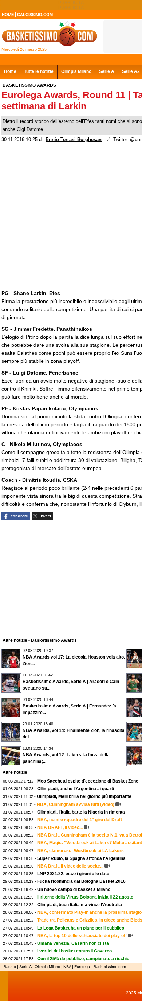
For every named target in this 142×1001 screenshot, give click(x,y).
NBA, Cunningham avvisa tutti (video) (75, 804)
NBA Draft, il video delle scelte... (70, 866)
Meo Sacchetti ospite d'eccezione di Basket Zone (87, 781)
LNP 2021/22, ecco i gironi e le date (73, 873)
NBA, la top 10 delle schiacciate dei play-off (82, 935)
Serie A (106, 71)
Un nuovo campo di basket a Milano (73, 889)
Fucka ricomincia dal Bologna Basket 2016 (81, 881)
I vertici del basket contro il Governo (74, 951)
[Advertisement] (56, 577)
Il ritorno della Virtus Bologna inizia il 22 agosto (85, 897)
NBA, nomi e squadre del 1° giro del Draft (79, 819)
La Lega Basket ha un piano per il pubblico (80, 928)
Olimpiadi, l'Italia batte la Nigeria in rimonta (81, 812)
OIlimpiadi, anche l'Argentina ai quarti (75, 788)
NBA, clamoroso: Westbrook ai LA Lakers (80, 850)
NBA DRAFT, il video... (60, 827)
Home (10, 71)
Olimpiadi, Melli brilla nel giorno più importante (84, 796)
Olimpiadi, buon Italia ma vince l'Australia (79, 904)
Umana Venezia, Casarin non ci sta (73, 943)
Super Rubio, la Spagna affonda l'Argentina (81, 858)
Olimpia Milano (76, 71)
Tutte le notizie (39, 71)
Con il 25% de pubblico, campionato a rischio (83, 958)
